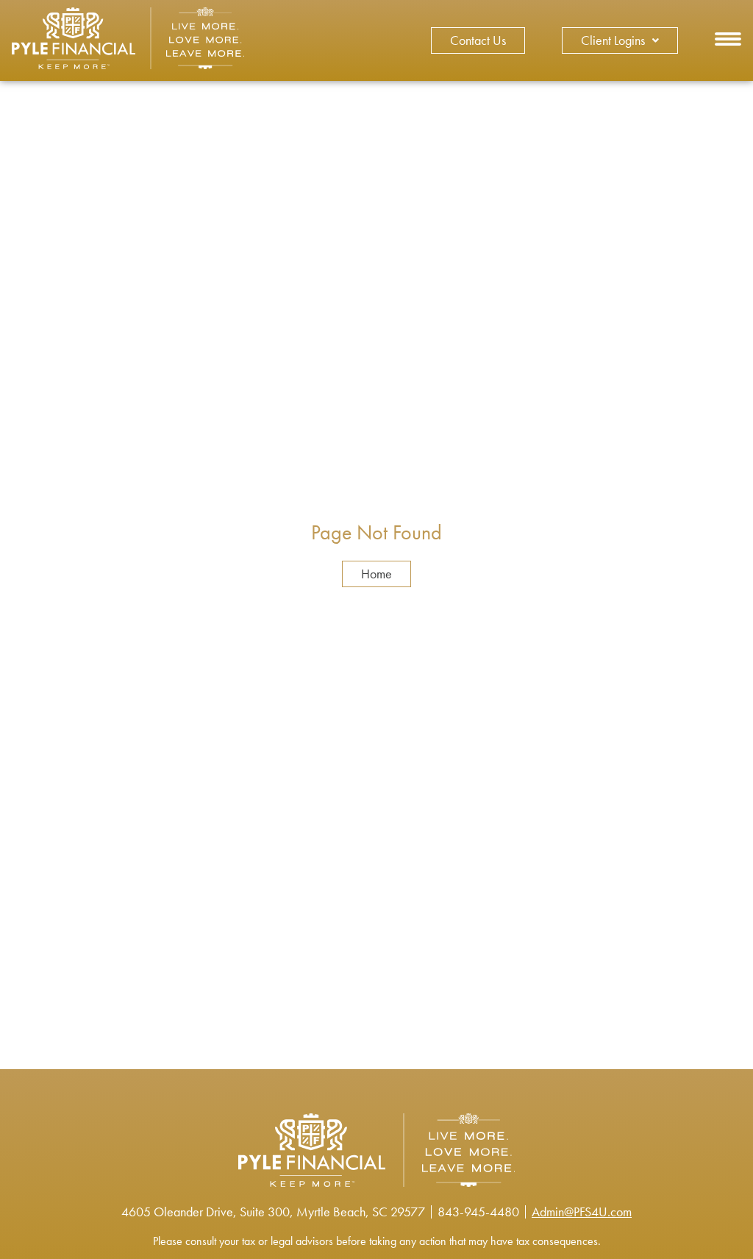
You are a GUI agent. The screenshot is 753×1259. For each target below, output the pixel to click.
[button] (728, 41)
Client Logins (613, 40)
